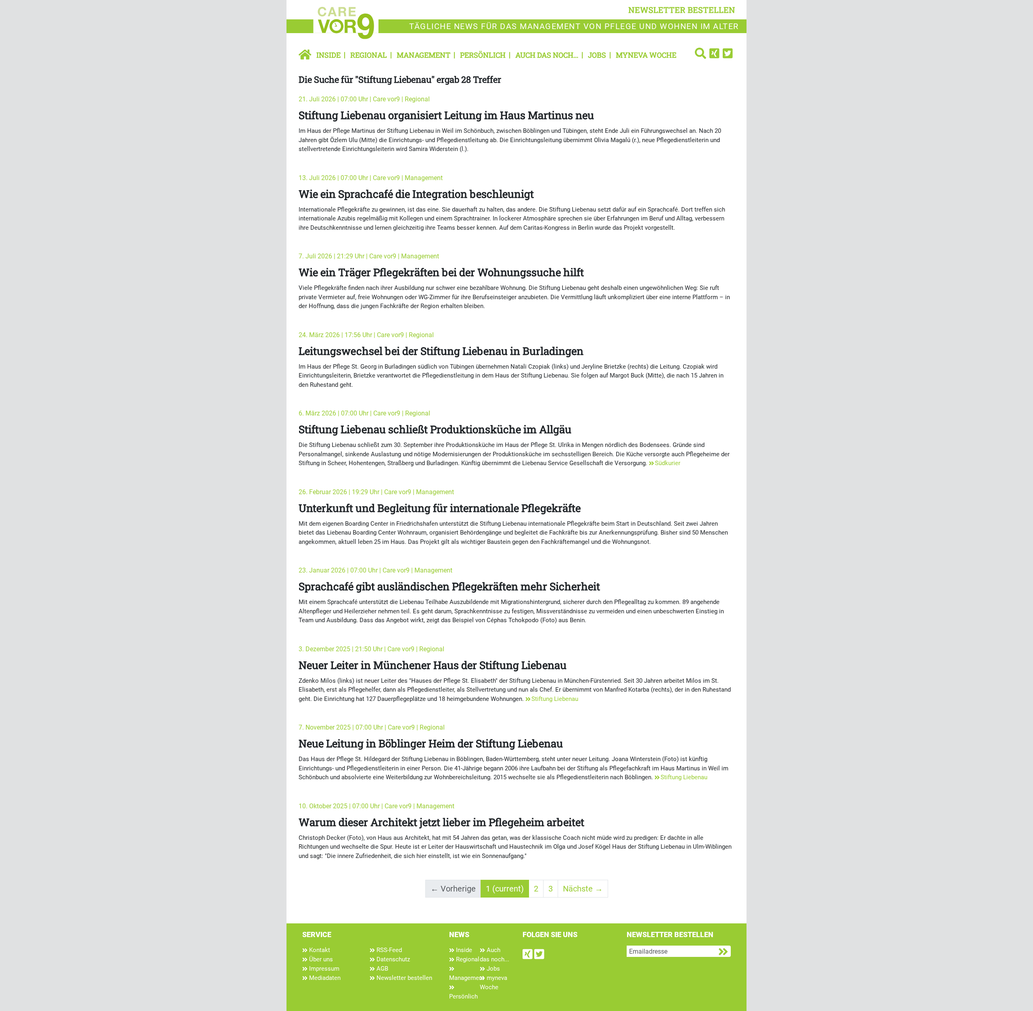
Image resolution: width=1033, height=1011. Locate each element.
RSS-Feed (388, 950)
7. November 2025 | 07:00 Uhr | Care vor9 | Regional (372, 727)
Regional (368, 55)
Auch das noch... (546, 55)
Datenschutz (392, 959)
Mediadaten (324, 978)
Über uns (320, 959)
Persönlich (483, 55)
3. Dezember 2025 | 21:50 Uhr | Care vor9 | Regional (371, 649)
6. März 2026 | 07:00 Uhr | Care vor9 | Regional (364, 413)
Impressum (323, 968)
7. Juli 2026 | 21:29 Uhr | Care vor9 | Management (369, 256)
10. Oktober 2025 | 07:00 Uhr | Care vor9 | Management (376, 806)
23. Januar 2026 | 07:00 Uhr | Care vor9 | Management (375, 570)
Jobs (597, 55)
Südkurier (667, 463)
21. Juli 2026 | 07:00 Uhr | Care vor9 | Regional (364, 99)
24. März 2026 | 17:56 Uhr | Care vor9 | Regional (366, 335)
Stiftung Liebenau (554, 699)
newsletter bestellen (681, 9)
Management (423, 55)
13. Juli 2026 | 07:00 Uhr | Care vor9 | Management (371, 178)
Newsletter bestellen (403, 978)
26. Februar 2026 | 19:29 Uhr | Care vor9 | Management (376, 492)
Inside (328, 55)
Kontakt (318, 950)
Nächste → (583, 889)
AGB (381, 968)
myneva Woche (646, 55)
